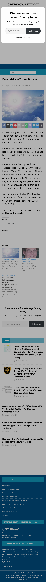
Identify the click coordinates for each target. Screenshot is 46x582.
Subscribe (33, 31)
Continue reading (23, 38)
